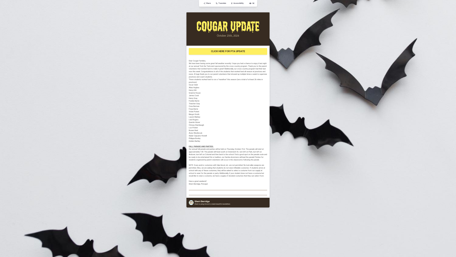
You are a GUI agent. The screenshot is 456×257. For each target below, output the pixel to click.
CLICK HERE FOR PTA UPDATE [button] (228, 51)
